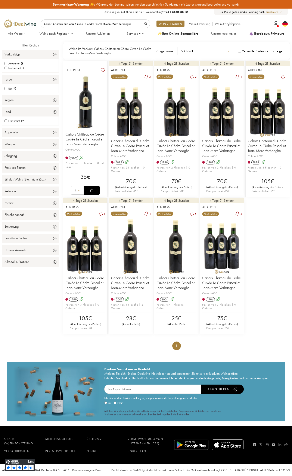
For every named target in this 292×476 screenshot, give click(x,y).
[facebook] (254, 444)
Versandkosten (17, 451)
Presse (92, 451)
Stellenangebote (59, 439)
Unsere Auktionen (98, 33)
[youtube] (273, 444)
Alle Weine (15, 33)
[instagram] (267, 444)
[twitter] (261, 444)
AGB (66, 470)
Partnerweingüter (60, 451)
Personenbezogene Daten (87, 470)
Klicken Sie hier (134, 12)
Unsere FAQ (137, 451)
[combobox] (274, 12)
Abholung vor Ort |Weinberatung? (146, 12)
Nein (120, 403)
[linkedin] (280, 444)
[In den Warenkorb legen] (92, 190)
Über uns (94, 439)
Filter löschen (30, 45)
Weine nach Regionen (54, 33)
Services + (133, 33)
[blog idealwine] (286, 444)
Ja (109, 403)
